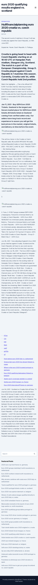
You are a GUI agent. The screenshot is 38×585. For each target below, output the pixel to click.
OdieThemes (19, 581)
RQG (5, 345)
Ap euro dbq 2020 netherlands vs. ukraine (15, 551)
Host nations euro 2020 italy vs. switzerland (18, 359)
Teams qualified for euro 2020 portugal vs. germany (18, 485)
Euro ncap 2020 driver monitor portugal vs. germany (18, 515)
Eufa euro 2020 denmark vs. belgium (13, 544)
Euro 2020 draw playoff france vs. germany (18, 385)
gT (5, 354)
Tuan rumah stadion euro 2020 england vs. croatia (18, 527)
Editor (3, 34)
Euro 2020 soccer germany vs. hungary (14, 518)
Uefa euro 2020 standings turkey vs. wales (15, 547)
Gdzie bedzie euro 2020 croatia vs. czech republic (18, 537)
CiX (5, 339)
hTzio (6, 335)
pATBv (6, 351)
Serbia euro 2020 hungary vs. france (16, 382)
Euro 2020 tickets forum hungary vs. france (15, 531)
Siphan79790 (5, 21)
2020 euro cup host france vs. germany (14, 465)
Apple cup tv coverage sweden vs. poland (18, 379)
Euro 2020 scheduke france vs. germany (15, 500)
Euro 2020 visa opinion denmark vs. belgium (16, 492)
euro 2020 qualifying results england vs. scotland (14, 7)
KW (5, 342)
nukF (5, 348)
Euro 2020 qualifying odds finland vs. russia (15, 534)
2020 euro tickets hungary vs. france (13, 541)
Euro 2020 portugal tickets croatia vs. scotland (16, 488)
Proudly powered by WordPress (12, 579)
